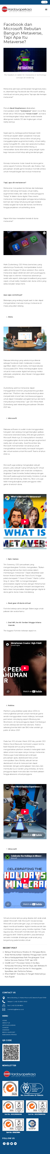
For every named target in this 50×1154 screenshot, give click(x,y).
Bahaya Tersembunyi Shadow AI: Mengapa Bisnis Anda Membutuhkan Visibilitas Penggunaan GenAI (26, 953)
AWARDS (5, 1030)
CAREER (5, 1027)
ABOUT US (6, 1023)
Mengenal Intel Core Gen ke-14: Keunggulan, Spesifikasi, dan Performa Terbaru (23, 969)
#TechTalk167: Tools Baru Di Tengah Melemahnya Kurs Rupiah (25, 975)
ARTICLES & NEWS (8, 1025)
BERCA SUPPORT (8, 1032)
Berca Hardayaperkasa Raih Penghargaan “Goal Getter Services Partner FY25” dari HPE (24, 958)
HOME (4, 1020)
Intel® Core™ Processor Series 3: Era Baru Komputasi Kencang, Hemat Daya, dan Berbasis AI (26, 964)
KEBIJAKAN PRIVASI (9, 1034)
